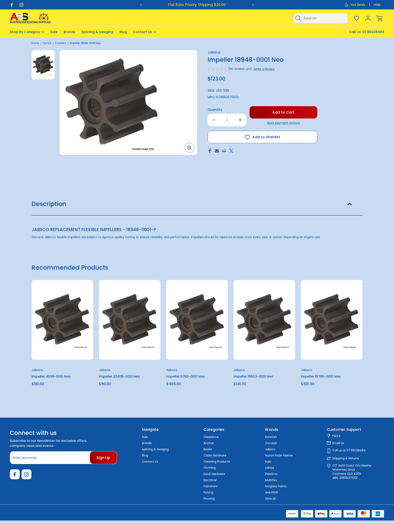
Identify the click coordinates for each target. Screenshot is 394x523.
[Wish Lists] (356, 18)
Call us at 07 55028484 (349, 450)
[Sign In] (368, 18)
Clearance (211, 437)
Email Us (338, 443)
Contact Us (142, 32)
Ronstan (271, 437)
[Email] (217, 151)
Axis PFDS (271, 492)
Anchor (209, 443)
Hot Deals (358, 5)
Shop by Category (25, 32)
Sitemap (61, 512)
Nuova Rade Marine (279, 455)
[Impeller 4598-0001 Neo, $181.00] (62, 320)
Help (377, 5)
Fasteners (211, 486)
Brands (69, 32)
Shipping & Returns (345, 458)
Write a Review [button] (264, 69)
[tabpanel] (43, 64)
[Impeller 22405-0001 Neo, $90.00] (129, 320)
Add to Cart (62, 350)
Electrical (210, 480)
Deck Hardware (214, 474)
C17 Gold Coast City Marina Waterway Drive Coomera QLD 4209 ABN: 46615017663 (351, 471)
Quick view (75, 293)
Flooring (209, 499)
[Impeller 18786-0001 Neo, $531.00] (331, 320)
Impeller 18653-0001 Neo (253, 376)
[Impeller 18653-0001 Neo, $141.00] (264, 320)
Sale (53, 32)
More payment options (283, 123)
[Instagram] (21, 5)
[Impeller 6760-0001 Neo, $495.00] (197, 320)
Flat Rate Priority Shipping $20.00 (197, 4)
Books (208, 449)
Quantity (215, 109)
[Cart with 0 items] (379, 18)
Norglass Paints (275, 486)
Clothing (210, 468)
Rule (268, 462)
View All (270, 499)
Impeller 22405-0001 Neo (119, 376)
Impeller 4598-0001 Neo (51, 376)
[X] (231, 151)
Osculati (271, 443)
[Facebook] (12, 5)
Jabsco (270, 449)
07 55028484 (373, 32)
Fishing (208, 492)
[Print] (224, 151)
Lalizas (269, 468)
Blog (123, 32)
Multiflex (271, 480)
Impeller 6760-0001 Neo (185, 376)
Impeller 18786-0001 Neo (321, 376)
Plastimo (271, 474)
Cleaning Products (217, 462)
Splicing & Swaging (97, 32)
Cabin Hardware (215, 455)
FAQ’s (336, 436)
